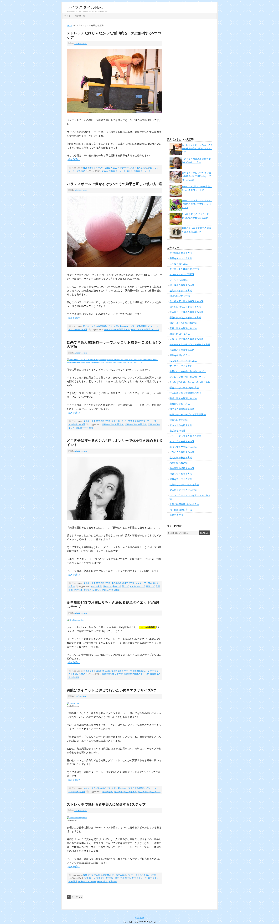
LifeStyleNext (80, 43)
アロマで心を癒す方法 (181, 425)
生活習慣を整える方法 (181, 457)
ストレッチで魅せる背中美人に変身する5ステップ (106, 804)
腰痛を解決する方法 (92, 875)
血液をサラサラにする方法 (183, 447)
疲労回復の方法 (177, 430)
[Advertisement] (189, 79)
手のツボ (117, 586)
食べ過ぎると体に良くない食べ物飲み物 (190, 382)
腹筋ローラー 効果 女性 (136, 424)
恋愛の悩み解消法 (179, 463)
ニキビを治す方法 (179, 264)
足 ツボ (125, 586)
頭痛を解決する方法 (180, 296)
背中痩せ (100, 878)
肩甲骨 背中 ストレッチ (136, 878)
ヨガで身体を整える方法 (182, 441)
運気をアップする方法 (181, 479)
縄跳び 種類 (143, 791)
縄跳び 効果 (107, 791)
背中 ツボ (78, 590)
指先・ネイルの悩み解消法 (183, 323)
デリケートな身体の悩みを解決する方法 (190, 344)
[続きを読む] (74, 159)
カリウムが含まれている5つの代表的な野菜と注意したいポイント (197, 204)
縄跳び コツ (155, 791)
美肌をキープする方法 (181, 258)
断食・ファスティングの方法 (184, 387)
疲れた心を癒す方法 (180, 404)
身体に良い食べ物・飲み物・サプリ (188, 377)
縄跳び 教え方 (130, 791)
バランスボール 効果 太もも (117, 329)
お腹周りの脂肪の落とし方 (136, 674)
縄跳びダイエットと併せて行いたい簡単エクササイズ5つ (112, 690)
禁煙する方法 (176, 515)
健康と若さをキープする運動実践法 (100, 168)
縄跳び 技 (118, 791)
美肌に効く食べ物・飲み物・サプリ (188, 371)
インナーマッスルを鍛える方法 (132, 168)
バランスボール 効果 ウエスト (145, 329)
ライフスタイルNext (85, 7)
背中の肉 (112, 881)
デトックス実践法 (179, 280)
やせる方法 (88, 590)
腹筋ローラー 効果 (84, 428)
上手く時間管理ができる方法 (184, 504)
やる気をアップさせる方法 (183, 490)
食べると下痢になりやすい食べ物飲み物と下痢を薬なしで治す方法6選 (196, 176)
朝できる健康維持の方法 (182, 409)
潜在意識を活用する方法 (182, 468)
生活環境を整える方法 (181, 253)
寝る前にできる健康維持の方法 (98, 326)
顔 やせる (107, 586)
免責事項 (139, 918)
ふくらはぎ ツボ (137, 586)
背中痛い (110, 878)
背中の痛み (102, 881)
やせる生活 (96, 586)
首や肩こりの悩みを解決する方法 (186, 312)
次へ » (79, 897)
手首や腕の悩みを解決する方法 (185, 317)
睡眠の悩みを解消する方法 (183, 398)
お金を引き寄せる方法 (181, 474)
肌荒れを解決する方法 (181, 290)
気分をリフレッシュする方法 (184, 484)
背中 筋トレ (89, 878)
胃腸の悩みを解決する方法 (183, 328)
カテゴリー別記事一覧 (74, 16)
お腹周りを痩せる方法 (112, 674)
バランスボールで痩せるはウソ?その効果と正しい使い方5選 (114, 184)
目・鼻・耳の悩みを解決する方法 (186, 301)
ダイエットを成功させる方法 (96, 421)
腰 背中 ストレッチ (87, 881)
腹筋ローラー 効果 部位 (113, 424)
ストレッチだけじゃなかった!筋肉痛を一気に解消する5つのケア (197, 148)
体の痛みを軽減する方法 (122, 583)
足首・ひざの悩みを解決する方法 (186, 339)
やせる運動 (114, 590)
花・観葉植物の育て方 (181, 510)
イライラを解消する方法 (182, 452)
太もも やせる (101, 590)
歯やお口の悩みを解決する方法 (185, 307)
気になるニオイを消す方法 (183, 360)
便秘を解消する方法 (180, 355)
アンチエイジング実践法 (182, 274)
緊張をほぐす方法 (179, 420)
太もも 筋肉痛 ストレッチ (114, 171)
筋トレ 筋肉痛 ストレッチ (139, 171)
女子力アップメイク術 (181, 366)
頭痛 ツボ (150, 586)
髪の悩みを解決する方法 (182, 285)
